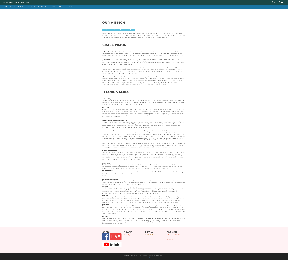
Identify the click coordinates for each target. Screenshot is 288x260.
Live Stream (73, 6)
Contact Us (42, 6)
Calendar (127, 234)
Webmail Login (171, 238)
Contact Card (62, 6)
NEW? (275, 2)
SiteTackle (152, 257)
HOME (6, 6)
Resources (51, 6)
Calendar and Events (17, 6)
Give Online (32, 6)
